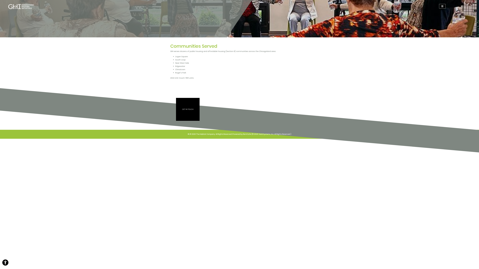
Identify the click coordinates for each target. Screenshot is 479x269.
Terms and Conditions (215, 125)
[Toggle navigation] (442, 6)
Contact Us (245, 125)
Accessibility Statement (262, 125)
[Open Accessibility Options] (5, 263)
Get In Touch (187, 109)
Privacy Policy (232, 125)
